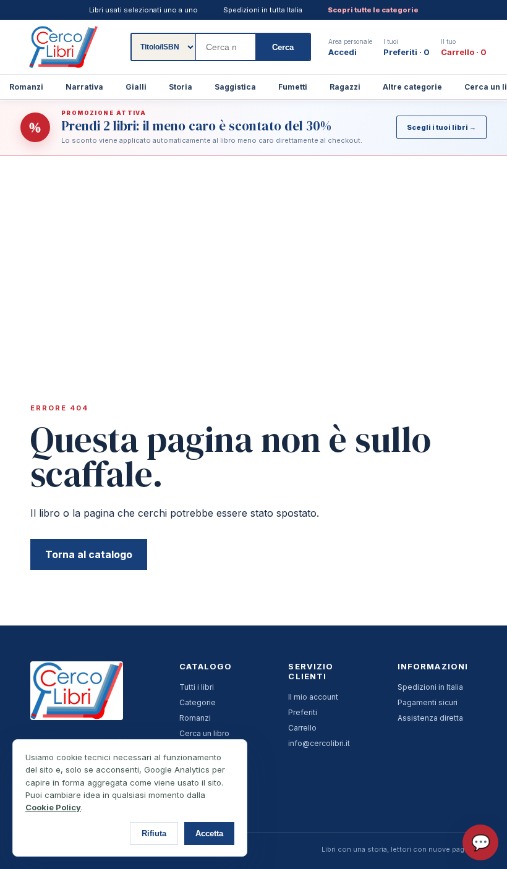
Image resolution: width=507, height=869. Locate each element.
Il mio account (313, 697)
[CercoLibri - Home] (63, 47)
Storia (180, 86)
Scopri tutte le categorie (373, 10)
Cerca (283, 47)
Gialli (136, 86)
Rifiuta (154, 833)
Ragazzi (345, 86)
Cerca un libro (204, 733)
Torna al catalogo (88, 554)
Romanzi (195, 718)
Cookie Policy (53, 807)
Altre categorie (412, 86)
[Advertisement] (253, 248)
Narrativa (84, 86)
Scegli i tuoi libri (441, 127)
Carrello (302, 727)
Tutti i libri (196, 687)
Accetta (209, 833)
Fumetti (292, 86)
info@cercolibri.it (319, 743)
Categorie (197, 702)
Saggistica (235, 86)
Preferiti (302, 712)
